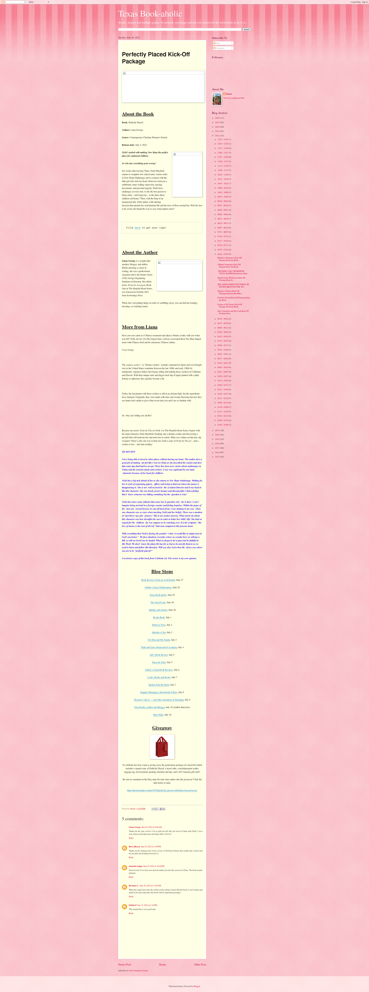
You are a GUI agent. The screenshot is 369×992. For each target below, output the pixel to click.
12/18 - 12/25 (223, 143)
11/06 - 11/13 (223, 170)
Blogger (197, 986)
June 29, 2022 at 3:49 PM (151, 846)
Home (162, 964)
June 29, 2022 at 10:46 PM (153, 866)
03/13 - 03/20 (223, 380)
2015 (217, 456)
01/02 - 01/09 (223, 424)
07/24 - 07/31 (223, 236)
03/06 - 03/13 (223, 385)
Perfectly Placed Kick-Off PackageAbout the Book (233, 298)
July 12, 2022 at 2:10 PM (147, 905)
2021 (217, 430)
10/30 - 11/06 (223, 174)
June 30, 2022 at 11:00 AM (150, 885)
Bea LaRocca (134, 846)
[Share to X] (158, 809)
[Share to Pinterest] (163, 809)
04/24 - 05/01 (223, 354)
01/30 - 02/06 (223, 407)
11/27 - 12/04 (223, 157)
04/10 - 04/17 (223, 363)
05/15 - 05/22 (223, 340)
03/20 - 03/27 (223, 376)
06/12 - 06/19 (223, 323)
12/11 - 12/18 (223, 148)
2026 (217, 117)
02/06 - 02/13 (223, 402)
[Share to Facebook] (161, 809)
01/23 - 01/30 (223, 411)
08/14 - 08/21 (223, 223)
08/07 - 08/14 (223, 227)
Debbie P (133, 905)
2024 (217, 126)
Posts (217, 43)
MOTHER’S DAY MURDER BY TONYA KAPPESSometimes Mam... (232, 272)
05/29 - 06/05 (223, 332)
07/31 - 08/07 (223, 232)
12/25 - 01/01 (223, 139)
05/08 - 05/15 (223, 345)
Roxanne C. (134, 885)
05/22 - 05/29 (223, 336)
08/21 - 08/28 (223, 218)
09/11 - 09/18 (223, 205)
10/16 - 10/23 (223, 183)
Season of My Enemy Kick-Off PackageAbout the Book (229, 305)
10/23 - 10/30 (223, 179)
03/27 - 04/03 (223, 371)
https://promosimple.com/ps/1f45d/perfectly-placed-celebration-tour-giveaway (162, 790)
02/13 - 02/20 (223, 398)
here (138, 227)
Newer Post (124, 964)
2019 (217, 439)
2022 (217, 135)
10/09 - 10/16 (223, 187)
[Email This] (152, 809)
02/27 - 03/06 (223, 389)
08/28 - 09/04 (223, 214)
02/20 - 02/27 (223, 393)
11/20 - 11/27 (223, 161)
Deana (229, 94)
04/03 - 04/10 (223, 367)
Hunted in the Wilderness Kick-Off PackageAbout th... (231, 279)
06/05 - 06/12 (223, 327)
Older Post (200, 964)
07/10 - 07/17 (223, 245)
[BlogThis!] (155, 809)
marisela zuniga (135, 866)
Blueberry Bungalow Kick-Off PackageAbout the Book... (229, 258)
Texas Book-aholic (150, 13)
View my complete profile (233, 97)
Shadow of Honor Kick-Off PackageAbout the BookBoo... (230, 292)
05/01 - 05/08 (223, 349)
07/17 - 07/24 (223, 240)
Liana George (135, 827)
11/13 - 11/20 (223, 165)
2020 (217, 434)
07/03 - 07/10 (223, 249)
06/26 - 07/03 (223, 254)
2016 (217, 452)
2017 (217, 448)
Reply (131, 837)
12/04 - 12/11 (223, 152)
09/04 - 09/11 (223, 210)
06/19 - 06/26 (223, 318)
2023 (217, 131)
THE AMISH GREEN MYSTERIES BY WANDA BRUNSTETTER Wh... (233, 285)
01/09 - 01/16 (223, 420)
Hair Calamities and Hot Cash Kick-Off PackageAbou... (233, 312)
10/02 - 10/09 (223, 192)
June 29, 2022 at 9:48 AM (151, 827)
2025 (217, 122)
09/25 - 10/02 (223, 196)
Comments (219, 48)
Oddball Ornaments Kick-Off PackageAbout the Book (229, 265)
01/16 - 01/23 (223, 415)
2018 (217, 443)
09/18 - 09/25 (223, 201)
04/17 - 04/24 (223, 358)
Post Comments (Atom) (138, 970)
